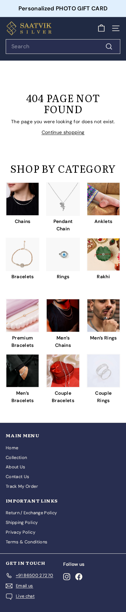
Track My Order (22, 486)
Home (12, 448)
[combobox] (63, 46)
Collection (16, 457)
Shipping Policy (22, 522)
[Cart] (101, 28)
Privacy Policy (20, 532)
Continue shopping (63, 132)
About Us (16, 467)
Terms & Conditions (26, 542)
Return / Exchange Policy (31, 513)
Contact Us (18, 476)
